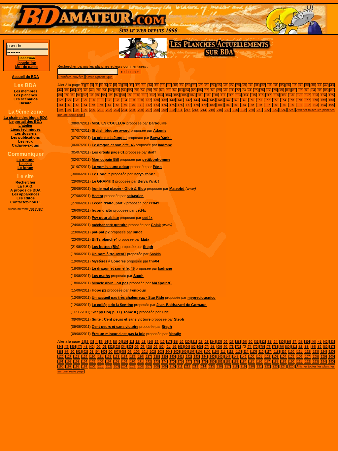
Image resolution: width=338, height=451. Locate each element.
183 (235, 105)
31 (256, 85)
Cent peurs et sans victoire (115, 327)
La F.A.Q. (25, 186)
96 (110, 95)
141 (180, 100)
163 (76, 105)
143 (196, 100)
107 (191, 95)
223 (275, 110)
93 (91, 95)
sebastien (135, 196)
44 (60, 90)
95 (104, 95)
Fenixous (138, 290)
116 (261, 95)
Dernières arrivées (71, 77)
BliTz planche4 (105, 239)
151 (259, 100)
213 (195, 110)
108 (199, 95)
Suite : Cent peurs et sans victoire (122, 319)
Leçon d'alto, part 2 (108, 203)
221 (259, 110)
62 (174, 90)
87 (332, 90)
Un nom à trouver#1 (109, 254)
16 (162, 85)
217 (227, 110)
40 (313, 85)
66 (200, 90)
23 (206, 85)
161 (60, 105)
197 (68, 110)
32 (263, 85)
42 (325, 85)
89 (66, 95)
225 (290, 110)
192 (307, 105)
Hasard (25, 103)
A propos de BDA (25, 190)
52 (111, 90)
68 (212, 90)
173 (156, 105)
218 (235, 110)
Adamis (159, 130)
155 (291, 100)
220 (251, 110)
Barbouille (158, 123)
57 (142, 90)
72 (238, 90)
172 (148, 105)
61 (168, 90)
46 (73, 90)
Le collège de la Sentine (112, 305)
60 (161, 90)
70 (225, 90)
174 (164, 105)
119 (284, 95)
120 (291, 95)
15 (156, 85)
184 (243, 105)
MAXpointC (162, 283)
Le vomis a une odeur (110, 167)
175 (172, 105)
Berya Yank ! (161, 138)
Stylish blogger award (111, 130)
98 (123, 95)
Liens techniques (26, 129)
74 (249, 90)
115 (253, 95)
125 (331, 95)
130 (92, 100)
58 (149, 90)
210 (172, 110)
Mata (145, 239)
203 (116, 110)
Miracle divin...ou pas (110, 283)
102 (152, 95)
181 (220, 105)
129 (84, 100)
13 (143, 85)
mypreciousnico (201, 297)
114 (246, 95)
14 (150, 85)
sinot (137, 232)
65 (193, 90)
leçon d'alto (102, 210)
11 (131, 85)
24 (213, 85)
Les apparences (25, 194)
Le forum (25, 168)
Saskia (155, 254)
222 (267, 110)
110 (215, 95)
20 (187, 85)
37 (294, 85)
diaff (152, 152)
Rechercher (25, 182)
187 (267, 105)
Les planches (25, 95)
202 (108, 110)
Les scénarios (26, 99)
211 (180, 110)
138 (156, 100)
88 (60, 95)
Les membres (25, 91)
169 (124, 105)
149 (243, 100)
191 (299, 105)
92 (85, 95)
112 (230, 95)
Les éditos (26, 198)
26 (225, 85)
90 (72, 95)
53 (117, 90)
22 (200, 85)
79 (281, 90)
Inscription (26, 63)
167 (108, 105)
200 (92, 110)
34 (275, 85)
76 (262, 90)
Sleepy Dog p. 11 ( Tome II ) (114, 312)
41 (319, 85)
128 (76, 100)
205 (132, 110)
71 (231, 90)
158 (315, 100)
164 (84, 105)
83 (306, 90)
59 (155, 90)
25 (219, 85)
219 (243, 110)
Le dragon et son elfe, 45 (113, 268)
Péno (157, 167)
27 (231, 85)
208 (156, 110)
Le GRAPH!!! (103, 181)
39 (307, 85)
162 (68, 105)
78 (275, 90)
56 (136, 90)
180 (212, 105)
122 (307, 95)
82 (300, 90)
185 (251, 105)
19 (181, 85)
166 (100, 105)
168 (116, 105)
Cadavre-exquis (25, 145)
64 (187, 90)
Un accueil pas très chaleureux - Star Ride (128, 297)
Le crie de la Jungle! (109, 138)
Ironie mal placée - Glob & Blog (119, 189)
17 (169, 85)
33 (269, 85)
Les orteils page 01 (108, 152)
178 (196, 105)
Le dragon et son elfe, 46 (113, 145)
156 (299, 100)
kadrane (165, 145)
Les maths (101, 276)
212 (187, 110)
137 (148, 100)
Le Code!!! (101, 174)
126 (60, 100)
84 (313, 90)
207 (148, 110)
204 (124, 110)
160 (331, 100)
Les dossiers (26, 133)
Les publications (25, 137)
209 (164, 110)
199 (84, 110)
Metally (175, 334)
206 (140, 110)
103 (160, 95)
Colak (156, 225)
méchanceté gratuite (109, 225)
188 (275, 105)
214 (203, 110)
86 (325, 90)
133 (116, 100)
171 (140, 105)
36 (288, 85)
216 (219, 110)
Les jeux (25, 141)
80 (287, 90)
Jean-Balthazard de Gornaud (181, 305)
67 (206, 90)
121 (299, 95)
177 (188, 105)
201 (100, 110)
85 (319, 90)
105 (176, 95)
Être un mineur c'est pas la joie (118, 334)
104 (168, 95)
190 (291, 105)
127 (68, 100)
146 (220, 100)
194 (323, 105)
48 (85, 90)
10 (125, 85)
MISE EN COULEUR (109, 123)
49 (91, 90)
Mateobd (177, 189)
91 (79, 95)
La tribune (25, 160)
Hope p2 (99, 290)
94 (97, 95)
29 (244, 85)
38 (300, 85)
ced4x (154, 203)
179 (204, 105)
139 (164, 100)
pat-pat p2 (101, 232)
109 (207, 95)
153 (275, 100)
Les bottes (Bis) (105, 247)
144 (204, 100)
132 (108, 100)
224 (283, 110)
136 (140, 100)
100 (136, 95)
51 (104, 90)
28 (238, 85)
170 (132, 105)
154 (283, 100)
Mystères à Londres (109, 261)
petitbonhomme (156, 159)
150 (251, 100)
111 (223, 95)
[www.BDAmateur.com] (169, 19)
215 (211, 110)
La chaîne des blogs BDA (26, 118)
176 (180, 105)
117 (268, 95)
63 (181, 90)
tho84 (154, 261)
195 (331, 105)
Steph (148, 247)
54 (123, 90)
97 (116, 95)
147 (227, 100)
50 (98, 90)
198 (76, 110)
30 (250, 85)
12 (137, 85)
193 (315, 105)
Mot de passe (26, 67)
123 (315, 95)
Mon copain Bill (105, 159)
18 (175, 85)
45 (66, 90)
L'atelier (25, 125)
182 (227, 105)
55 (130, 90)
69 (219, 90)
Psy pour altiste (105, 218)
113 (238, 95)
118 (276, 95)
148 (235, 100)
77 (268, 90)
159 (323, 100)
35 (282, 85)
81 (294, 90)
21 (194, 85)
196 (60, 110)
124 (323, 95)
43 (332, 85)
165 (92, 105)
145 (212, 100)
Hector (97, 196)
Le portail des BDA (25, 121)
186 (259, 105)
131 (100, 100)
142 (188, 100)
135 (132, 100)
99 (129, 95)
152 (267, 100)
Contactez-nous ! (25, 202)
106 (184, 95)
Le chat (25, 164)
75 (255, 90)
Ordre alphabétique (99, 77)
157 (307, 100)
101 (144, 95)
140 (172, 100)
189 (283, 105)
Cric (165, 312)
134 (124, 100)
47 (79, 90)
